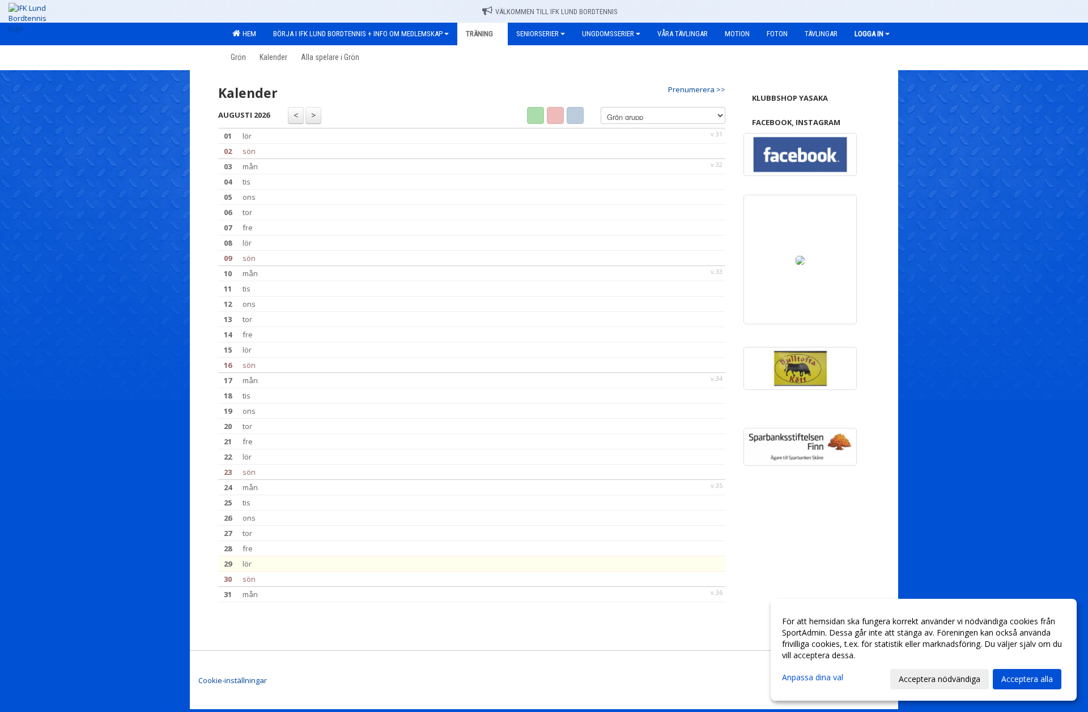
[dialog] (924, 650)
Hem (247, 33)
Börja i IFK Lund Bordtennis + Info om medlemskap (358, 33)
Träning (479, 33)
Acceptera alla (1027, 679)
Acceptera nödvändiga (939, 679)
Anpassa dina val (812, 677)
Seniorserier (537, 33)
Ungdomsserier (608, 33)
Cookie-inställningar (232, 680)
